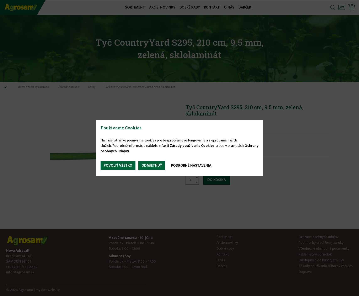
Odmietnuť (151, 165)
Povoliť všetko (118, 165)
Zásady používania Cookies (192, 146)
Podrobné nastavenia (191, 165)
